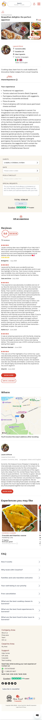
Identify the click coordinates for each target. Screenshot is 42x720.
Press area (5, 635)
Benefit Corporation (31, 705)
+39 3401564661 (9, 669)
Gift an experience (21, 219)
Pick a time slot (9, 175)
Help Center (6, 653)
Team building (6, 660)
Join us (4, 640)
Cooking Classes (6, 15)
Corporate (5, 658)
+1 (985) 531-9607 (10, 671)
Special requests (10, 183)
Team (3, 637)
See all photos (34, 37)
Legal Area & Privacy (21, 707)
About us (5, 633)
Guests (6, 159)
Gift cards (5, 656)
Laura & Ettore (18, 46)
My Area (4, 646)
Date (5, 167)
